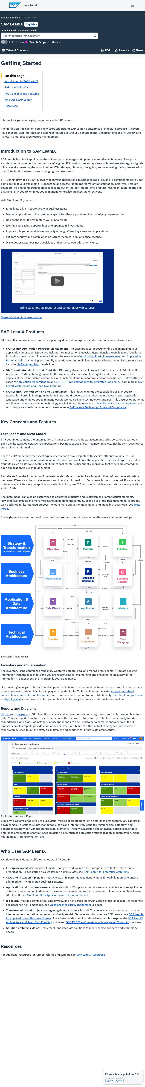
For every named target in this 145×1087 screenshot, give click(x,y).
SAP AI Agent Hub (28, 364)
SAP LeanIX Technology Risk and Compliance (97, 407)
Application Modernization (33, 381)
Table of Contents (15, 50)
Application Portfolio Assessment (100, 356)
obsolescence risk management (117, 403)
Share (137, 50)
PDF (105, 50)
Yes (110, 1080)
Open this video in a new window (21, 317)
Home (4, 17)
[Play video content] (57, 281)
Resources (90, 954)
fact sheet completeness (128, 695)
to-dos (41, 695)
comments (23, 695)
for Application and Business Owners (57, 895)
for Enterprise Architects (106, 871)
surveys (115, 691)
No (119, 1080)
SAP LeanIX (16, 17)
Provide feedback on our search (19, 30)
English (30, 24)
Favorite (122, 50)
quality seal (13, 699)
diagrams (22, 714)
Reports (6, 714)
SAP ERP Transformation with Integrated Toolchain (87, 381)
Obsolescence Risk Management (70, 904)
